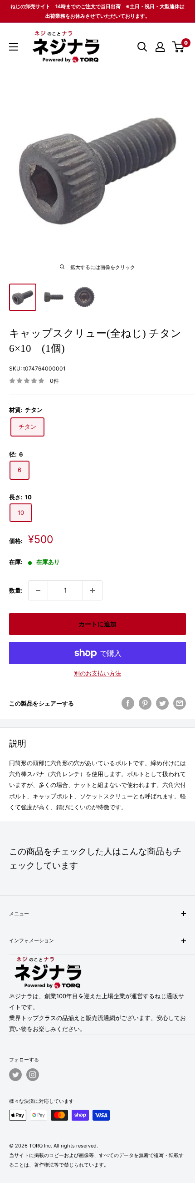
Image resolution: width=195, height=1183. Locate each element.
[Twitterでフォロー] (15, 1074)
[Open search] (142, 47)
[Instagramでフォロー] (32, 1074)
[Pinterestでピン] (145, 703)
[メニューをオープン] (13, 47)
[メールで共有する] (179, 703)
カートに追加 (97, 624)
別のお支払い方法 (97, 673)
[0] (178, 46)
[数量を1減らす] (38, 590)
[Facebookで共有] (128, 703)
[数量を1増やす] (92, 590)
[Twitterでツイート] (162, 703)
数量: (16, 590)
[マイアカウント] (160, 47)
